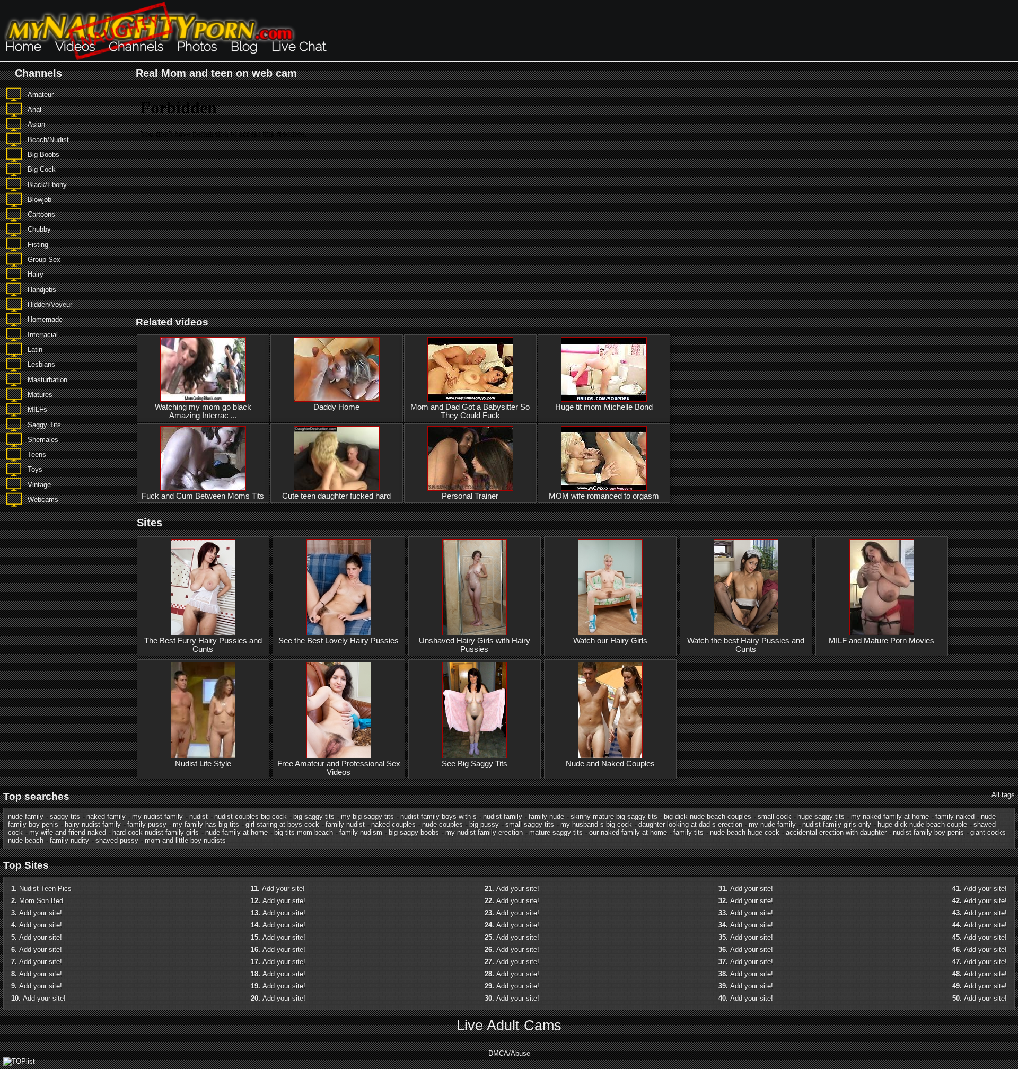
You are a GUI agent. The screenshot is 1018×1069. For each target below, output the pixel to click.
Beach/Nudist (48, 140)
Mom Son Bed (41, 901)
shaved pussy (116, 840)
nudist (198, 816)
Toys (35, 469)
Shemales (43, 440)
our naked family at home (628, 832)
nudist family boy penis (928, 832)
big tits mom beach (303, 832)
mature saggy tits (556, 832)
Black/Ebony (47, 185)
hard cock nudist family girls (155, 832)
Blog (244, 46)
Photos (197, 46)
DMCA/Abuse (509, 1053)
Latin (35, 350)
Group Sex (44, 259)
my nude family (772, 824)
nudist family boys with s (438, 816)
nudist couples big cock (250, 816)
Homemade (45, 319)
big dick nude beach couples (707, 816)
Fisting (38, 245)
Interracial (43, 335)
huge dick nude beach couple (922, 824)
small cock (774, 816)
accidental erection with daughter (836, 832)
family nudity (69, 840)
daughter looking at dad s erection (690, 824)
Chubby (39, 229)
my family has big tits (206, 824)
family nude (546, 816)
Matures (40, 395)
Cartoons (41, 214)
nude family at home (236, 832)
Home (23, 46)
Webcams (43, 499)
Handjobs (42, 290)
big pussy (484, 824)
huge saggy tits (821, 816)
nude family (25, 816)
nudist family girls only (836, 824)
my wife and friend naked (67, 832)
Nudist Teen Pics (45, 889)
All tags (1003, 795)
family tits (688, 832)
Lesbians (41, 364)
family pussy (146, 824)
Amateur (41, 95)
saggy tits (65, 816)
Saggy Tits (44, 425)
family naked (955, 816)
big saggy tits (314, 816)
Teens (37, 454)
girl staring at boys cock (282, 824)
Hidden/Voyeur (50, 304)
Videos (75, 46)
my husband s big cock (596, 824)
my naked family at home (890, 816)
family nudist (345, 824)
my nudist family (157, 816)
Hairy (35, 274)
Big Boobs (43, 154)
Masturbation (47, 380)
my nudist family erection (484, 832)
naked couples (393, 824)
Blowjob (39, 200)
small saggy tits (529, 824)
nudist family (502, 816)
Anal (34, 109)
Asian (36, 124)
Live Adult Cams (509, 1025)
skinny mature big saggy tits (614, 816)
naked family (106, 816)
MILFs (37, 409)
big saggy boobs (414, 832)
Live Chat (298, 46)
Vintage (39, 485)
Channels (136, 46)
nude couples (442, 824)
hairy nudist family (93, 824)
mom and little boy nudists (185, 840)
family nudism (360, 832)
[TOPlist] (19, 1061)
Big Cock (42, 169)
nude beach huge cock (744, 832)
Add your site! (40, 913)
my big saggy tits (367, 816)
